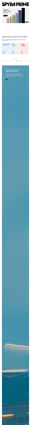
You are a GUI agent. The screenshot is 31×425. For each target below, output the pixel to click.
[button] (21, 1)
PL (27, 1)
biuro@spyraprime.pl (4, 1)
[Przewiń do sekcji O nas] (6, 79)
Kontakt (25, 1)
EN (28, 1)
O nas (18, 1)
